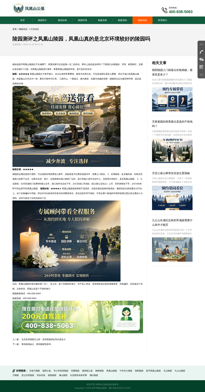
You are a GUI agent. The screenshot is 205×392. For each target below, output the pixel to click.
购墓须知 (122, 20)
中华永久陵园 (126, 371)
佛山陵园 (63, 375)
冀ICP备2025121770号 (119, 388)
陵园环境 (82, 20)
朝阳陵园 (139, 371)
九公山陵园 (180, 371)
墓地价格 (62, 20)
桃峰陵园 (99, 371)
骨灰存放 (41, 375)
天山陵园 (167, 371)
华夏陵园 (75, 371)
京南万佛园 (34, 371)
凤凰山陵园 (111, 371)
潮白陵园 (94, 375)
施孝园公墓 (87, 371)
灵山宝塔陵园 (27, 375)
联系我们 (162, 20)
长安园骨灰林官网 (78, 375)
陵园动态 (142, 20)
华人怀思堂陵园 (61, 371)
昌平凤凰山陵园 (153, 371)
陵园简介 (42, 20)
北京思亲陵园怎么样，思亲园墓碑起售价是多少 (43, 339)
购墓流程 (102, 20)
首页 (22, 20)
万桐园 (15, 375)
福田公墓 (46, 371)
